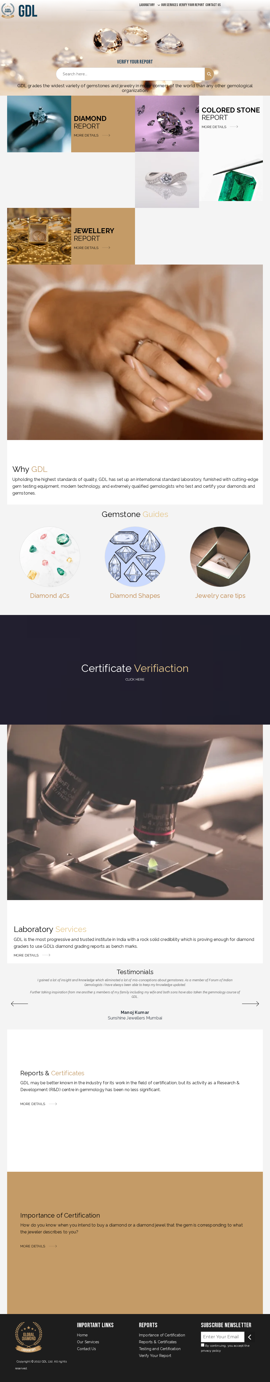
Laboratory (147, 5)
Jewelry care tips (220, 595)
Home (82, 1335)
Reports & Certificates (158, 1342)
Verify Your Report (191, 5)
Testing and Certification (160, 1349)
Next (250, 1003)
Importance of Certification (162, 1335)
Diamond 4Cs (50, 595)
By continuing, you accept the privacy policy (225, 1348)
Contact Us (213, 5)
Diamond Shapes (135, 595)
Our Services (169, 5)
